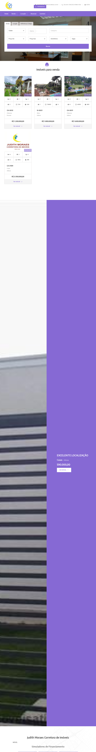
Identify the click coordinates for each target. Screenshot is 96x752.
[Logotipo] (9, 5)
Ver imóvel (16, 126)
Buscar (48, 46)
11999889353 (41, 6)
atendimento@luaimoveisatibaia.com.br (47, 4)
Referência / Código (26, 23)
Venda (14, 14)
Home (6, 14)
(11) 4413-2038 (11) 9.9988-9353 (72, 4)
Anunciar (33, 14)
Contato (42, 14)
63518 (88, 4)
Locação (23, 14)
